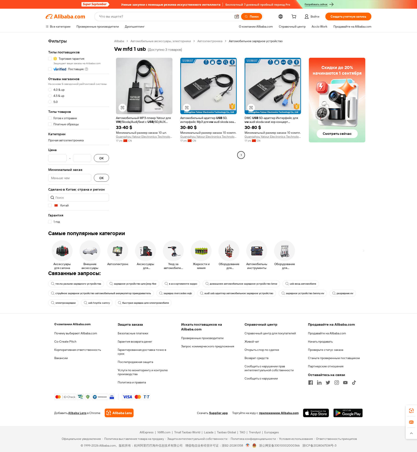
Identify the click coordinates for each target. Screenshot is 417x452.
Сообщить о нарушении (261, 378)
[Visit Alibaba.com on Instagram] (336, 382)
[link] (411, 410)
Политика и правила (132, 382)
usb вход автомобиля (303, 283)
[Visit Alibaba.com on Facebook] (310, 382)
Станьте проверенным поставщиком (334, 358)
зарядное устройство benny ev (305, 293)
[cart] (294, 17)
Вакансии (61, 358)
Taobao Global (226, 432)
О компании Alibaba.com (72, 324)
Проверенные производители (202, 338)
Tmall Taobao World (187, 432)
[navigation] (78, 131)
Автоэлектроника (209, 41)
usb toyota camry (99, 302)
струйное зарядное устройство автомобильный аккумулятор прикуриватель (103, 293)
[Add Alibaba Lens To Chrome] (119, 413)
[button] (236, 16)
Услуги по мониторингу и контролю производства (143, 372)
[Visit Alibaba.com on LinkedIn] (319, 382)
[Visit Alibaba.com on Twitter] (328, 382)
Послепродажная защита (135, 362)
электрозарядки (65, 302)
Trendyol (255, 432)
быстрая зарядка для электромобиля (145, 302)
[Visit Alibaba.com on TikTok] (354, 382)
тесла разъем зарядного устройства (78, 283)
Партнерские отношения (325, 366)
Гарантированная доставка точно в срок (142, 351)
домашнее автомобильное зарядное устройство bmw (243, 283)
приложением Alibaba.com (279, 413)
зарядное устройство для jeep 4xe (135, 283)
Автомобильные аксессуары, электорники (161, 41)
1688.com (163, 432)
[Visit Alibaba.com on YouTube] (345, 382)
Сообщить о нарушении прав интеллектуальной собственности (269, 368)
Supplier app (218, 413)
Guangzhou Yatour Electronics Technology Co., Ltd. (144, 136)
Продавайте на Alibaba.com (327, 333)
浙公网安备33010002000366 (279, 445)
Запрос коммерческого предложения (207, 346)
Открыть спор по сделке (262, 349)
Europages (271, 432)
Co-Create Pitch (65, 341)
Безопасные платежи (133, 333)
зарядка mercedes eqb (178, 293)
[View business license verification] (248, 445)
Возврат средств (256, 358)
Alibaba (119, 41)
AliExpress (147, 432)
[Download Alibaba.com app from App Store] (316, 413)
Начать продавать (320, 341)
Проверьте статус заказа (325, 349)
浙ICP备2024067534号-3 (319, 445)
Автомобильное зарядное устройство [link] (256, 41)
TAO (242, 432)
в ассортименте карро (183, 283)
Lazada (208, 432)
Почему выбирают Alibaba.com (75, 333)
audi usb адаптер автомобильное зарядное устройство (238, 293)
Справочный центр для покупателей (270, 333)
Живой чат (252, 341)
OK (101, 158)
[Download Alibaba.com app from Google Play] (348, 413)
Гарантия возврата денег (135, 341)
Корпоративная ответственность (77, 349)
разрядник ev (345, 293)
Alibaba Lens (77, 413)
